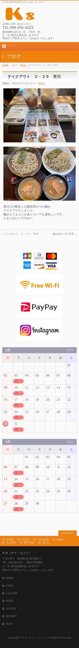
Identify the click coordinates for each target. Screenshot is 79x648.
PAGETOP (68, 533)
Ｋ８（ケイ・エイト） (34, 637)
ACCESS (11, 542)
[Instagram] (39, 339)
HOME (5, 65)
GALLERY (43, 539)
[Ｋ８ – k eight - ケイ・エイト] (39, 15)
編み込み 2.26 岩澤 (65, 233)
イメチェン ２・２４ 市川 (20, 233)
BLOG (23, 65)
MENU (60, 539)
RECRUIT (29, 542)
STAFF (25, 539)
